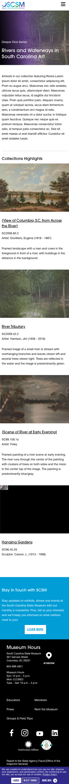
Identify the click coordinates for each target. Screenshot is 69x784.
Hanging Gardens (17, 542)
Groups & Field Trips (20, 718)
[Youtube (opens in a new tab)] (39, 733)
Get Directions (49, 661)
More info (50, 781)
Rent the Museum (46, 709)
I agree (16, 780)
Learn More (36, 630)
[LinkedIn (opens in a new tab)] (55, 733)
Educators (13, 700)
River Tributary (13, 327)
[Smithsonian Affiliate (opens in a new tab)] (28, 745)
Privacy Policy (50, 775)
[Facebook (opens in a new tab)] (11, 732)
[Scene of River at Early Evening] (29, 432)
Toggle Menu (63, 4)
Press (10, 709)
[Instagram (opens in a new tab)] (24, 732)
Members (40, 700)
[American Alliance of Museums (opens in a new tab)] (46, 745)
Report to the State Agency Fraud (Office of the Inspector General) (33, 763)
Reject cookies (30, 780)
